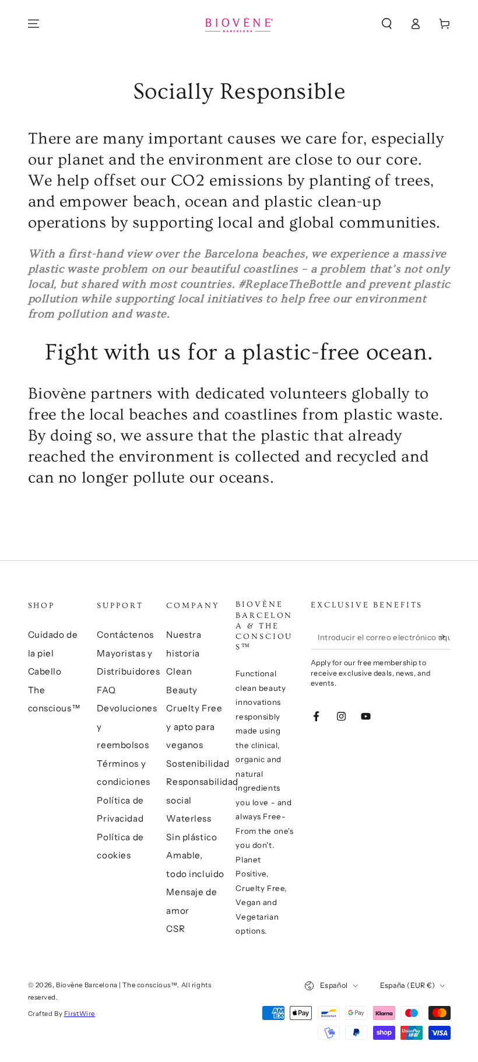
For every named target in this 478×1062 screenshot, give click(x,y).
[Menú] (33, 24)
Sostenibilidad (197, 763)
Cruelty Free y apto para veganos (194, 726)
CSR (175, 928)
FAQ (106, 690)
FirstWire (79, 1013)
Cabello (45, 671)
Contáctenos (125, 634)
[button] (386, 24)
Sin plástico (191, 837)
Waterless (188, 818)
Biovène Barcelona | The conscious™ (116, 985)
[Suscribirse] (444, 636)
